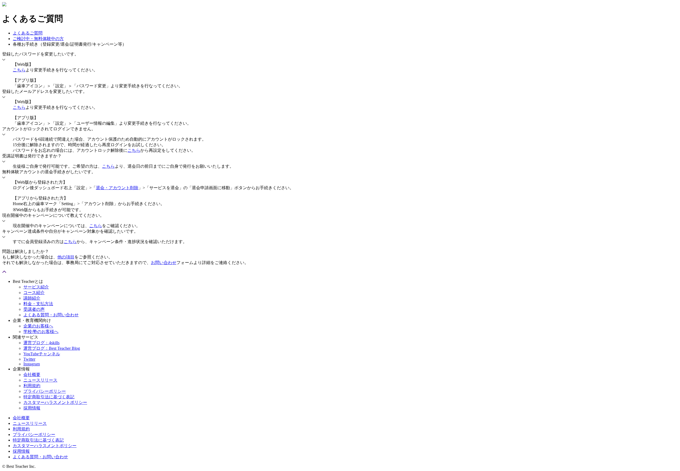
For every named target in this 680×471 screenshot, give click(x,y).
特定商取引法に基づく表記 (48, 397)
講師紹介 (31, 298)
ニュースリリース (40, 380)
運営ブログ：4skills (41, 342)
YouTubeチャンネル (41, 354)
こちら (19, 70)
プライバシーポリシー (44, 391)
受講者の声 (34, 309)
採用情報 (31, 408)
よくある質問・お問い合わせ (51, 315)
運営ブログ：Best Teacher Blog (51, 348)
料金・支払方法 (38, 303)
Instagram (31, 364)
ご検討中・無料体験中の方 (38, 38)
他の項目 (65, 257)
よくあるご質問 (27, 33)
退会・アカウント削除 (117, 187)
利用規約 (31, 385)
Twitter (29, 359)
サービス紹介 (36, 287)
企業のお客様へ (38, 326)
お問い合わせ (163, 262)
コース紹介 (34, 292)
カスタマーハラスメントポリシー (55, 402)
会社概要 (31, 374)
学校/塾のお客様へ (40, 331)
